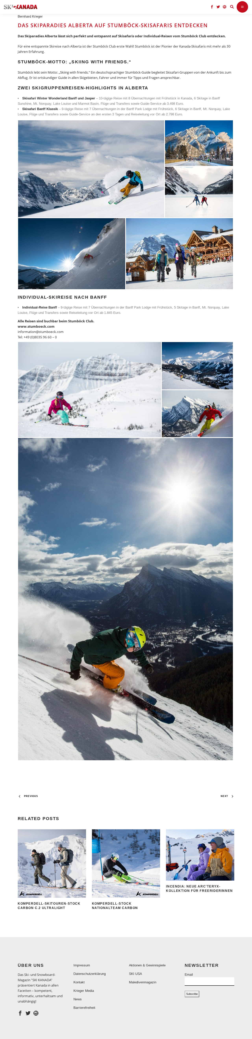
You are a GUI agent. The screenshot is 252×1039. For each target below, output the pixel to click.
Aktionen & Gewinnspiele (147, 965)
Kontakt (79, 982)
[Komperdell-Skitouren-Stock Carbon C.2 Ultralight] (52, 863)
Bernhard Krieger (31, 16)
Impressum (81, 965)
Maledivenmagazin (142, 982)
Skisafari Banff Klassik (40, 109)
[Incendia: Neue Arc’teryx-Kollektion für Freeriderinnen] (200, 855)
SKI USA (135, 974)
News (77, 999)
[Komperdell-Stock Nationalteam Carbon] (126, 863)
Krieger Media (83, 991)
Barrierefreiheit (84, 1008)
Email (189, 974)
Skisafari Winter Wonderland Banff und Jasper (58, 98)
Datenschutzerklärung (89, 974)
